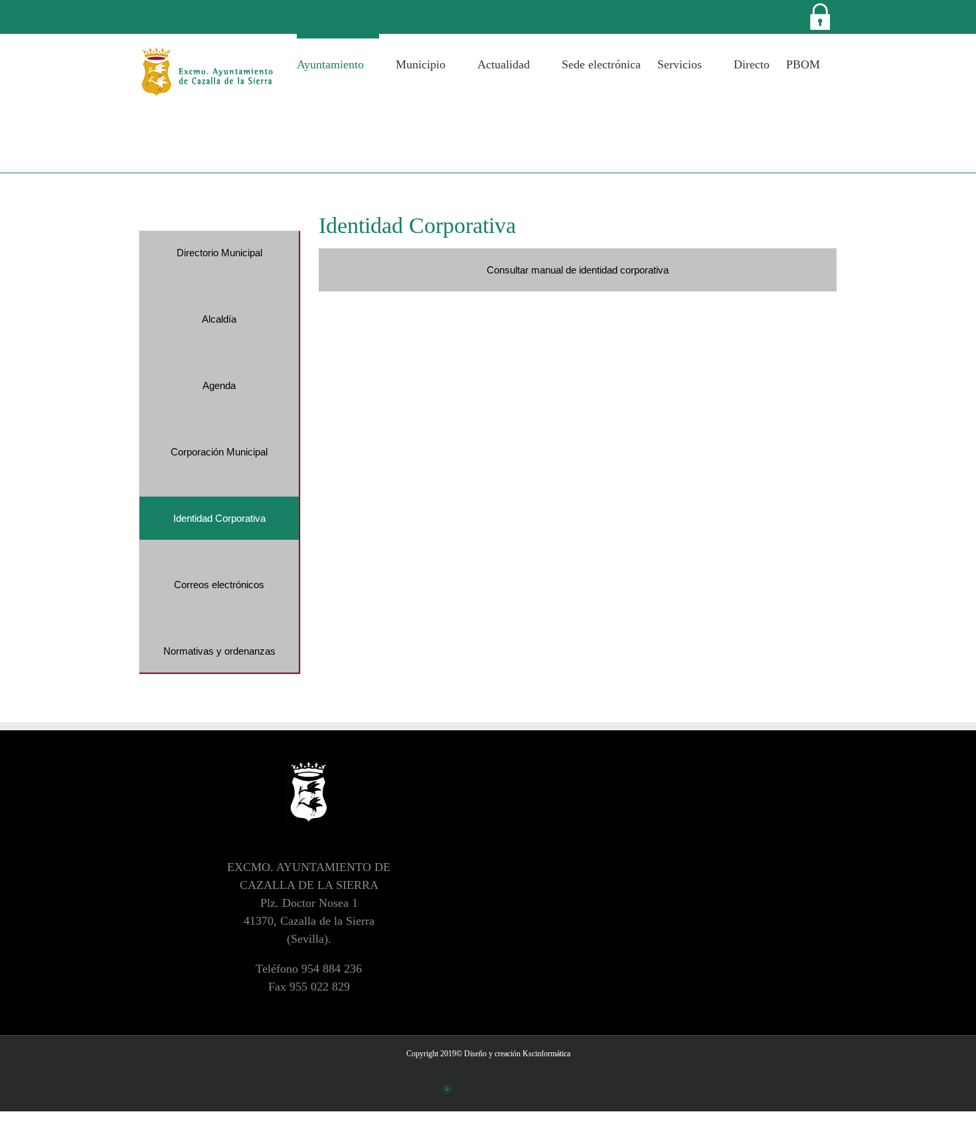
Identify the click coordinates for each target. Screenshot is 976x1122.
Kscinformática (546, 1053)
